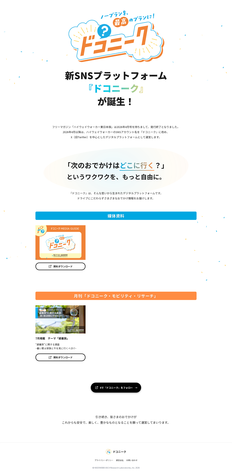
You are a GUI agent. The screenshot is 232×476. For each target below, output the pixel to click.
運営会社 (120, 460)
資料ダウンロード (63, 266)
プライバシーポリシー (104, 460)
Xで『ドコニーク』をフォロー (118, 387)
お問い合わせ (131, 460)
